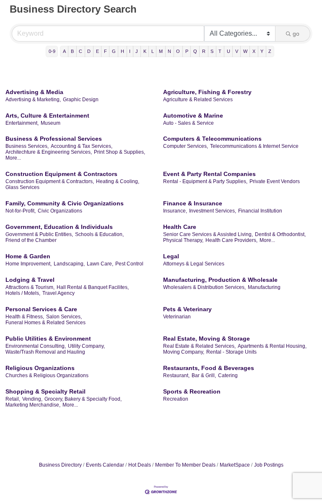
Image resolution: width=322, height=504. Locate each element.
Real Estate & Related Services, (199, 346)
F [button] (105, 51)
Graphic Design (81, 99)
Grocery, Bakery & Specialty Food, (83, 399)
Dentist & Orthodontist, (280, 234)
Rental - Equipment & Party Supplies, (205, 181)
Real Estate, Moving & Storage (206, 338)
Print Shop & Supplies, (119, 152)
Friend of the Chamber (31, 240)
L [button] (152, 51)
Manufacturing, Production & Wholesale (220, 279)
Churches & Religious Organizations (46, 375)
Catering (228, 375)
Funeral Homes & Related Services (45, 323)
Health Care (179, 226)
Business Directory (60, 465)
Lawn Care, (100, 264)
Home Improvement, (28, 264)
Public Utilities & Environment (48, 338)
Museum (50, 123)
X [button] (253, 51)
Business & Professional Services (53, 138)
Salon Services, (64, 317)
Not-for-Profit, (20, 211)
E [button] (97, 51)
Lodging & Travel (30, 279)
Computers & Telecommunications (212, 138)
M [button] (161, 51)
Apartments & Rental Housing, (272, 346)
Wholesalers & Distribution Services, (204, 287)
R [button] (203, 51)
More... (13, 158)
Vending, (32, 399)
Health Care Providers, (231, 240)
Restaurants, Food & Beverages (208, 368)
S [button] (211, 51)
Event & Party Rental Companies (209, 174)
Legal (171, 256)
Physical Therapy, (183, 240)
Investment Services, (212, 211)
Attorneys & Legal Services (193, 264)
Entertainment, (22, 123)
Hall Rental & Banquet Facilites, (93, 287)
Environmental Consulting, (35, 346)
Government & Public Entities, (39, 234)
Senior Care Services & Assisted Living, (208, 234)
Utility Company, (86, 346)
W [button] (245, 51)
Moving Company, (183, 352)
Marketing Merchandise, (32, 405)
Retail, (12, 399)
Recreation (175, 399)
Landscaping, (69, 264)
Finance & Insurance (192, 203)
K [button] (144, 51)
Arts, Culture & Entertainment (47, 115)
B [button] (72, 51)
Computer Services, (185, 146)
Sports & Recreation (192, 391)
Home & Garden (27, 256)
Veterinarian (177, 317)
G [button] (114, 51)
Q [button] (195, 51)
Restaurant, (176, 375)
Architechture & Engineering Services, (48, 152)
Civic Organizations (60, 211)
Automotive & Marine (193, 115)
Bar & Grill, (204, 375)
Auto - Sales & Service (188, 123)
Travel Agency (58, 293)
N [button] (169, 51)
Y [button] (261, 51)
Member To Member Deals (185, 465)
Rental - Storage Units (231, 352)
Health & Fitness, (24, 317)
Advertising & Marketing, (33, 99)
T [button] (219, 51)
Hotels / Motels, (22, 293)
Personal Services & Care (41, 309)
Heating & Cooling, (117, 181)
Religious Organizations (40, 368)
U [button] (228, 51)
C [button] (80, 51)
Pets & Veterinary (187, 309)
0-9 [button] (52, 51)
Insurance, (175, 211)
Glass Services (22, 187)
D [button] (89, 51)
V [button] (236, 51)
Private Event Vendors (274, 181)
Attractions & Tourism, (30, 287)
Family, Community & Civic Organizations (64, 203)
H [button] (122, 51)
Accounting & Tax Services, (81, 146)
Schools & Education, (99, 234)
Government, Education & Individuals (59, 226)
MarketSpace (235, 465)
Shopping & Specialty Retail (45, 391)
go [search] (296, 33)
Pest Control (129, 264)
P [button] (186, 51)
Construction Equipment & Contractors (61, 174)
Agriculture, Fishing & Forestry (207, 92)
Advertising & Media (34, 92)
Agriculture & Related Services (198, 99)
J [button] (136, 51)
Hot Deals (139, 465)
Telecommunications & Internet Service (254, 146)
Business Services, (27, 146)
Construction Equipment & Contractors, (49, 181)
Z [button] (269, 51)
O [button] (178, 51)
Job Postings (268, 465)
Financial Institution (260, 211)
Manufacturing (264, 287)
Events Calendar (105, 465)
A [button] (64, 51)
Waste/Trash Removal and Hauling (45, 352)
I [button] (129, 51)
